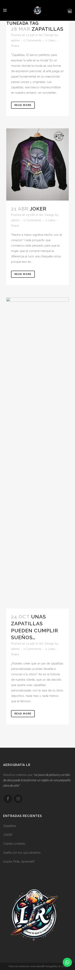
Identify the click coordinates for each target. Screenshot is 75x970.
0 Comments (32, 40)
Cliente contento (14, 843)
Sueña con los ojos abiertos (22, 852)
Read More (22, 105)
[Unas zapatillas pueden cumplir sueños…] (37, 453)
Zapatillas (47, 29)
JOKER (38, 209)
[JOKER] (37, 164)
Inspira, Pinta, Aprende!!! (19, 861)
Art (41, 35)
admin (15, 40)
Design (49, 35)
